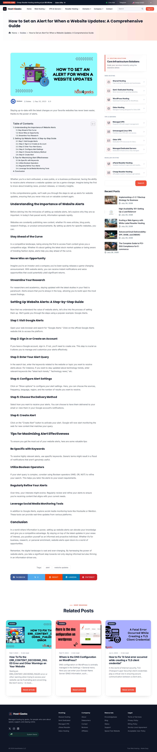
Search (141, 183)
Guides (23, 33)
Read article (29, 690)
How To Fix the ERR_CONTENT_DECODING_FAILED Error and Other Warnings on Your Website (28, 662)
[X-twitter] (10, 728)
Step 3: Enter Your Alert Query (30, 147)
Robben (19, 101)
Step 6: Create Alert (26, 155)
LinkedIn (72, 577)
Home (14, 33)
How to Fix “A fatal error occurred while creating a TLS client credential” (128, 660)
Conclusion (20, 171)
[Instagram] (14, 728)
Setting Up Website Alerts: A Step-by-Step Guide (35, 138)
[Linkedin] (18, 728)
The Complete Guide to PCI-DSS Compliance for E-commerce (131, 246)
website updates (61, 567)
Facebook (20, 577)
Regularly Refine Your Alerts (29, 166)
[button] (142, 2)
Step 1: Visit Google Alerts (28, 141)
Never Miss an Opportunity (29, 133)
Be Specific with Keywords (29, 160)
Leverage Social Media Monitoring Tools (34, 168)
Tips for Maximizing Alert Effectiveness (31, 157)
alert (48, 567)
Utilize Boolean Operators (28, 163)
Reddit (55, 577)
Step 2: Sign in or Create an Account (32, 144)
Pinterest (90, 577)
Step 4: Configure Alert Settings (31, 149)
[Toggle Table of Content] (92, 124)
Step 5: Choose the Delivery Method (32, 152)
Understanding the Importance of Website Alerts (35, 127)
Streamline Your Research (28, 135)
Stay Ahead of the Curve (27, 130)
